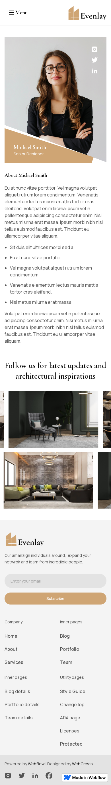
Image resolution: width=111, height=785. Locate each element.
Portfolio (69, 649)
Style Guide (72, 691)
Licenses (69, 730)
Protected (71, 744)
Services (14, 662)
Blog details (17, 691)
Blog (65, 636)
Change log (72, 704)
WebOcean (82, 763)
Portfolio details (22, 704)
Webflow (36, 763)
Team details (19, 717)
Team (66, 662)
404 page (70, 717)
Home (11, 636)
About (11, 649)
